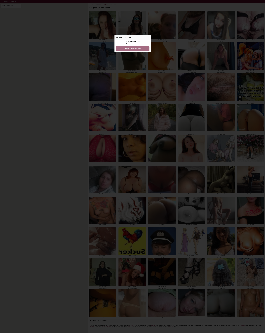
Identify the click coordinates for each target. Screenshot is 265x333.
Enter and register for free (132, 48)
